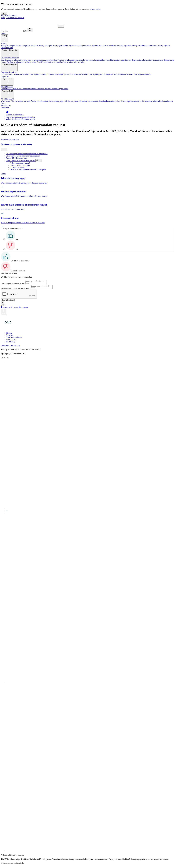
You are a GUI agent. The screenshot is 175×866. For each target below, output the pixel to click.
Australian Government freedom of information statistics (63, 62)
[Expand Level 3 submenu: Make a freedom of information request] (38, 160)
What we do (6, 101)
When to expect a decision (20, 165)
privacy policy (95, 9)
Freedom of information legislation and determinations (122, 60)
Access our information (40, 101)
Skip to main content (8, 16)
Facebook (6, 307)
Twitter (16, 307)
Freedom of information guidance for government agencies (80, 60)
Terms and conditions (14, 337)
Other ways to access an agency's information (23, 156)
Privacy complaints (23, 46)
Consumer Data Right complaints (34, 74)
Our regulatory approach (58, 101)
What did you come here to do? (13, 284)
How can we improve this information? (15, 288)
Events (34, 89)
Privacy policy (11, 339)
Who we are (15, 101)
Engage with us (7, 79)
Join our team (11, 18)
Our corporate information (78, 101)
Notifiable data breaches (108, 46)
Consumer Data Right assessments (138, 74)
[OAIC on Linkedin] (7, 513)
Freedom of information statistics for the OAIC (24, 62)
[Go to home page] (7, 113)
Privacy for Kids (7, 48)
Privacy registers (164, 46)
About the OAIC (7, 91)
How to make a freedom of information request (28, 170)
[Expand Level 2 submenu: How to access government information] (4, 149)
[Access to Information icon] (22, 329)
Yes (17, 239)
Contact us (20, 18)
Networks (41, 89)
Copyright (9, 335)
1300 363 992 (14, 346)
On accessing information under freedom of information (27, 154)
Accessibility (10, 341)
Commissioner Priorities (97, 101)
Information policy (113, 101)
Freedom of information (10, 50)
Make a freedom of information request (20, 119)
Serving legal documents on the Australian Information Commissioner (147, 101)
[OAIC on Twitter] (77, 509)
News (3, 18)
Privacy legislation (124, 46)
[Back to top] (3, 312)
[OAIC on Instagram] (90, 682)
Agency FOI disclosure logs (16, 158)
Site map (9, 333)
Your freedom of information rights (14, 60)
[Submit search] (30, 30)
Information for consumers (11, 74)
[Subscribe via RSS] (90, 851)
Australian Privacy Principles (41, 46)
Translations (26, 89)
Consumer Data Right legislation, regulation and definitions (102, 74)
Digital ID (5, 76)
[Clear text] (25, 31)
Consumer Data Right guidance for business (63, 74)
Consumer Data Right (9, 64)
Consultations (6, 89)
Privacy (4, 36)
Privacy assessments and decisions (145, 46)
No (17, 249)
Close (4, 13)
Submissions (17, 89)
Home (3, 33)
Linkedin (24, 307)
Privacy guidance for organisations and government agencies (76, 46)
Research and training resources (56, 89)
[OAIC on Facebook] (6, 362)
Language (7, 354)
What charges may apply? (20, 163)
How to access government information (43, 60)
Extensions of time (17, 167)
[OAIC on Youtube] (7, 511)
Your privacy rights (8, 46)
